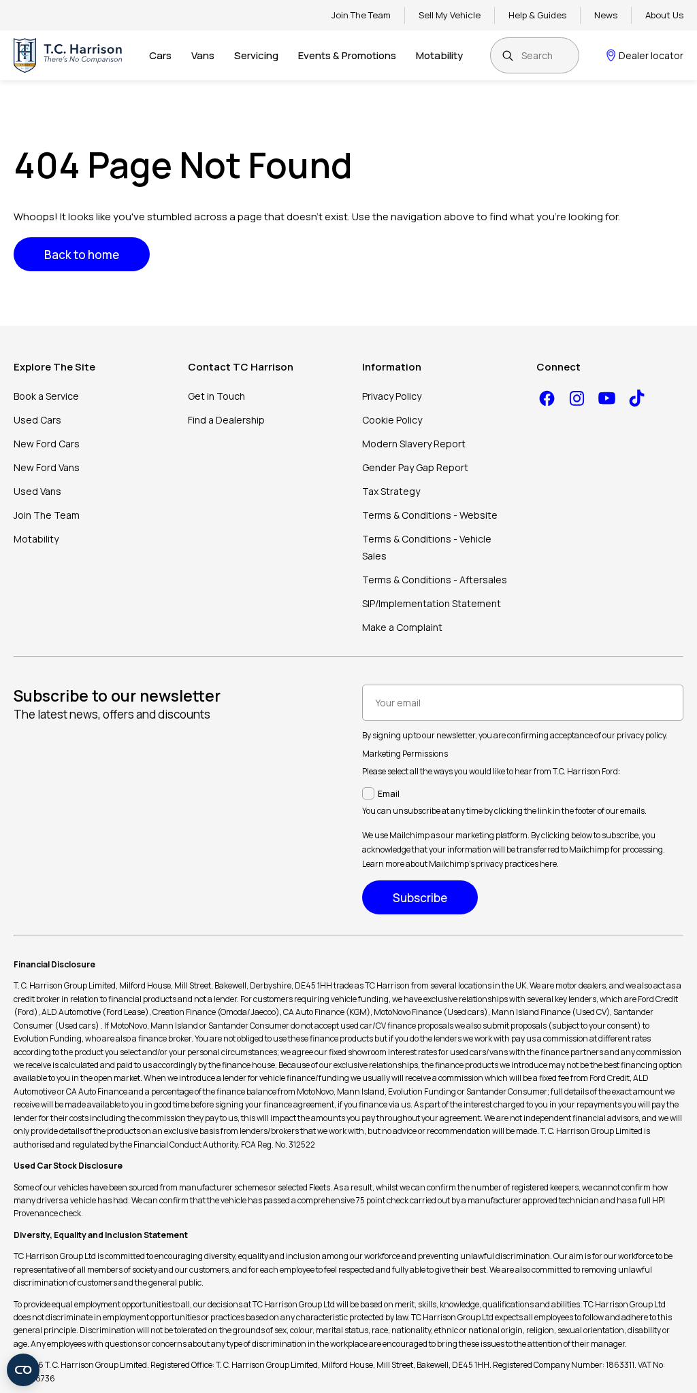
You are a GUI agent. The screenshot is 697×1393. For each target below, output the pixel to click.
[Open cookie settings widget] (23, 1370)
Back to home (81, 254)
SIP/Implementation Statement (431, 603)
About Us (664, 15)
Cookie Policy (392, 419)
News (605, 15)
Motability (439, 55)
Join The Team (361, 15)
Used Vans (37, 491)
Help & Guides (537, 15)
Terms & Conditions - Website (430, 515)
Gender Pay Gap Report (415, 467)
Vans (202, 55)
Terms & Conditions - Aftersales (434, 579)
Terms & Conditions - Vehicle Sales (426, 547)
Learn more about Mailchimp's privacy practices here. (460, 864)
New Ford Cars (47, 443)
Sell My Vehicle (450, 15)
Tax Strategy (391, 491)
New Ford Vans (47, 467)
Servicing (256, 55)
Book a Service (46, 396)
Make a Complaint (402, 627)
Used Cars (37, 419)
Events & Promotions (347, 55)
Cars (160, 55)
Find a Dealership (226, 419)
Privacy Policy (391, 396)
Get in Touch (216, 396)
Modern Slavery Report (414, 443)
